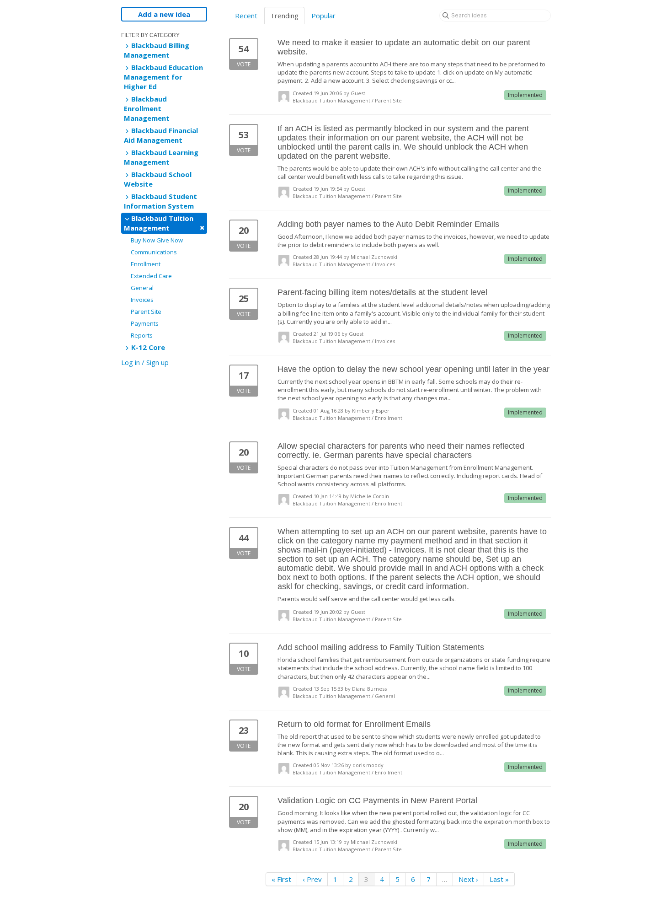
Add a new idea (164, 14)
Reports (142, 335)
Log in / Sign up (145, 362)
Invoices (142, 299)
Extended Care (151, 276)
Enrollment (145, 264)
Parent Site (146, 311)
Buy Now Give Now (157, 240)
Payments (145, 323)
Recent (246, 15)
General (142, 288)
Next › (468, 879)
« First (281, 879)
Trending (284, 15)
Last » (499, 879)
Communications (154, 252)
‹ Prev (312, 879)
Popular (323, 15)
